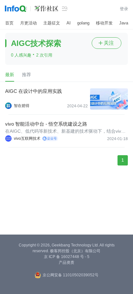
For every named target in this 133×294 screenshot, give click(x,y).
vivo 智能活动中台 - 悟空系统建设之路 (46, 124)
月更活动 (28, 23)
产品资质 (66, 262)
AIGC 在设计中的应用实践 (33, 91)
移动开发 (104, 23)
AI (68, 23)
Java (123, 23)
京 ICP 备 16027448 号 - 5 (66, 256)
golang (83, 23)
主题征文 (51, 23)
